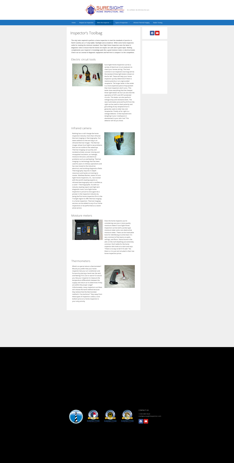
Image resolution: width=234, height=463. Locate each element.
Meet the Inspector (103, 22)
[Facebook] (152, 33)
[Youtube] (157, 33)
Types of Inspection (121, 22)
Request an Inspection (86, 22)
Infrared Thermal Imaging (141, 22)
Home (74, 22)
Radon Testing (157, 22)
